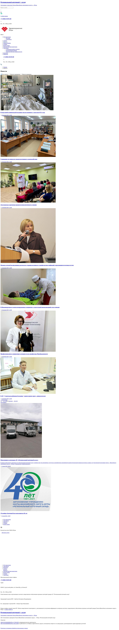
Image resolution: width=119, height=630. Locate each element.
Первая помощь (7, 43)
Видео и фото (6, 45)
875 (17, 401)
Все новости (5, 74)
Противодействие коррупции (10, 46)
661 (12, 401)
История (8, 38)
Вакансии (5, 54)
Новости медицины (26, 74)
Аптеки (5, 40)
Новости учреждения (15, 74)
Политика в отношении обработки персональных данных (14, 628)
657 (4, 401)
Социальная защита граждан (12, 49)
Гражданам (5, 48)
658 (6, 401)
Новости (5, 41)
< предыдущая (4, 400)
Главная (5, 67)
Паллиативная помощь (11, 50)
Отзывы (5, 44)
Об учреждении (7, 37)
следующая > (4, 402)
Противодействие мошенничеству (14, 51)
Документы (9, 39)
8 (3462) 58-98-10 (9, 609)
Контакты (5, 53)
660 (10, 401)
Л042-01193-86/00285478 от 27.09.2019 (10, 622)
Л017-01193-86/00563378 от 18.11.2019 (10, 623)
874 (15, 401)
